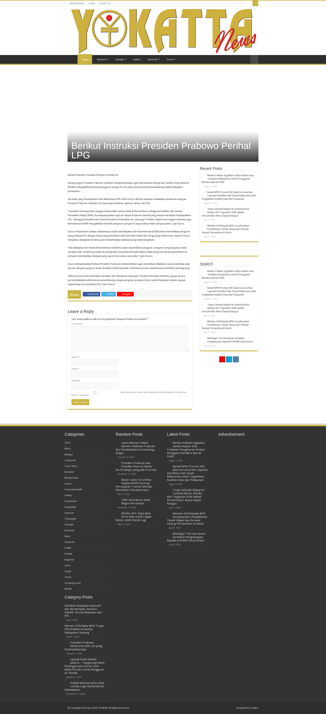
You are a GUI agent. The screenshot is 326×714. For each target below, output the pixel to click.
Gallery (137, 59)
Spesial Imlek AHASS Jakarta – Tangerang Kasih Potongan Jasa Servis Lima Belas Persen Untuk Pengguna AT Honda (85, 666)
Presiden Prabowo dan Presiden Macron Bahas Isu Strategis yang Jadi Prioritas (136, 466)
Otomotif (153, 59)
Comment (77, 323)
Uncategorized (73, 583)
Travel (169, 59)
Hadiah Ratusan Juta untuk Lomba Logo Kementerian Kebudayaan (84, 686)
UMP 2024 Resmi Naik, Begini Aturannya (136, 501)
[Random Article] (254, 59)
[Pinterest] (222, 359)
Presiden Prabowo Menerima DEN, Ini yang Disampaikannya (83, 646)
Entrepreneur (72, 477)
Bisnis (68, 448)
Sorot (68, 565)
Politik (68, 547)
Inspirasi (69, 512)
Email (75, 368)
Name (76, 357)
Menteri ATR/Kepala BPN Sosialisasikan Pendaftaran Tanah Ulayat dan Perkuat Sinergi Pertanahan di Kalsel (225, 229)
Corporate (70, 460)
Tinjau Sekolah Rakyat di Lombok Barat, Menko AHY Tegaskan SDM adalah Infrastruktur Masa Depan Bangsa (226, 212)
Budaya (69, 454)
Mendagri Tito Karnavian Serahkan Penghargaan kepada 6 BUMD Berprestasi (186, 537)
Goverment (71, 501)
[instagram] (236, 359)
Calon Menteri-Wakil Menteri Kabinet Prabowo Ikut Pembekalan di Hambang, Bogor (135, 448)
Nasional (69, 530)
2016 (67, 442)
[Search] (255, 3)
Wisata (68, 588)
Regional (69, 559)
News (85, 59)
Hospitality (70, 507)
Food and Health (73, 489)
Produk (68, 553)
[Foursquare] (229, 359)
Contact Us (104, 3)
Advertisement (77, 3)
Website (76, 380)
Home (73, 59)
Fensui (68, 483)
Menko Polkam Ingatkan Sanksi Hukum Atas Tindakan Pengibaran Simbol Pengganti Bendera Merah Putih (228, 179)
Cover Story (71, 466)
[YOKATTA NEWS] (163, 30)
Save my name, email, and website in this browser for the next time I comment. (129, 393)
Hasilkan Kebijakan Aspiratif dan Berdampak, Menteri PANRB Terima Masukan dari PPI (83, 611)
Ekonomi (101, 59)
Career (91, 3)
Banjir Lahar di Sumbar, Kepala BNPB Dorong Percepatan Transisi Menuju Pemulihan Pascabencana (134, 485)
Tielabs (254, 707)
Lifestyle (119, 59)
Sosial (68, 571)
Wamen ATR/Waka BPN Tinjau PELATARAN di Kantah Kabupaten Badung (84, 629)
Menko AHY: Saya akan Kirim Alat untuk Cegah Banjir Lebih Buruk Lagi (133, 517)
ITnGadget (70, 518)
